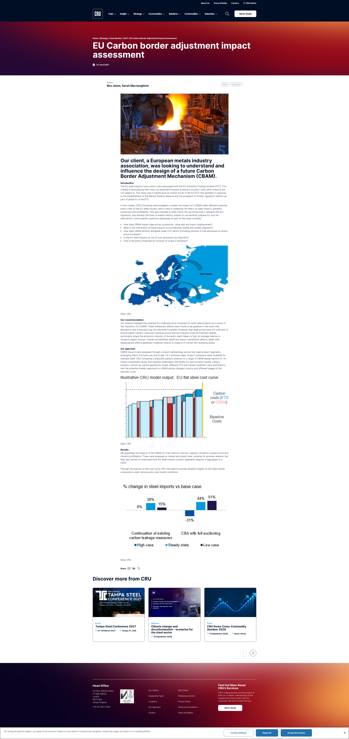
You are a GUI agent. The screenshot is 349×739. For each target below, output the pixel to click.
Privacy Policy (184, 701)
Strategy (137, 13)
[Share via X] (138, 568)
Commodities (191, 13)
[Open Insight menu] (128, 13)
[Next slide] (253, 653)
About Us (205, 3)
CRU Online (251, 3)
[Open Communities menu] (163, 13)
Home (95, 38)
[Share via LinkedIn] (134, 568)
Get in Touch (245, 13)
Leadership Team (156, 696)
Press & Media (220, 3)
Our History (153, 690)
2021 (125, 38)
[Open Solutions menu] (179, 13)
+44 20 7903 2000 (101, 707)
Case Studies (115, 38)
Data (111, 13)
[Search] (227, 14)
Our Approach (154, 707)
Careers (235, 3)
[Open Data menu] (114, 13)
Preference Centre (186, 696)
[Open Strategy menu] (143, 13)
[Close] (345, 733)
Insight (123, 13)
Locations (152, 701)
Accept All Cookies (296, 733)
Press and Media (185, 712)
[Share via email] (129, 568)
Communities (155, 13)
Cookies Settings (238, 733)
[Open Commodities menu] (199, 13)
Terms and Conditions (187, 707)
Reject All (267, 733)
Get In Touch (230, 708)
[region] (174, 733)
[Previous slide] (243, 653)
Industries (209, 13)
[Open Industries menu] (215, 13)
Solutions (173, 13)
